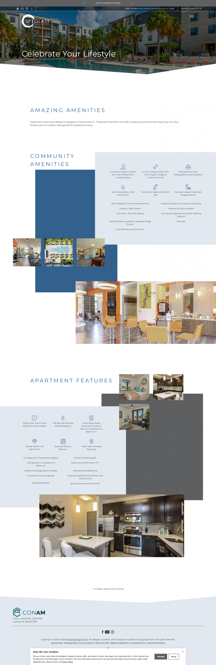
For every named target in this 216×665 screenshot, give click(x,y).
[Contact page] (22, 9)
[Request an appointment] (26, 9)
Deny (173, 656)
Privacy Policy (86, 642)
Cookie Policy (138, 642)
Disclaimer (56, 642)
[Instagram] (112, 632)
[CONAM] (29, 612)
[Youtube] (107, 632)
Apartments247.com (77, 639)
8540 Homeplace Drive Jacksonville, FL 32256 (150, 8)
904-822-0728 (191, 8)
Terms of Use (102, 642)
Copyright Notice (156, 642)
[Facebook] (102, 632)
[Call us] (31, 9)
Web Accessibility (119, 642)
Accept (160, 656)
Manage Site (70, 642)
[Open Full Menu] (191, 16)
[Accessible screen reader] (17, 9)
